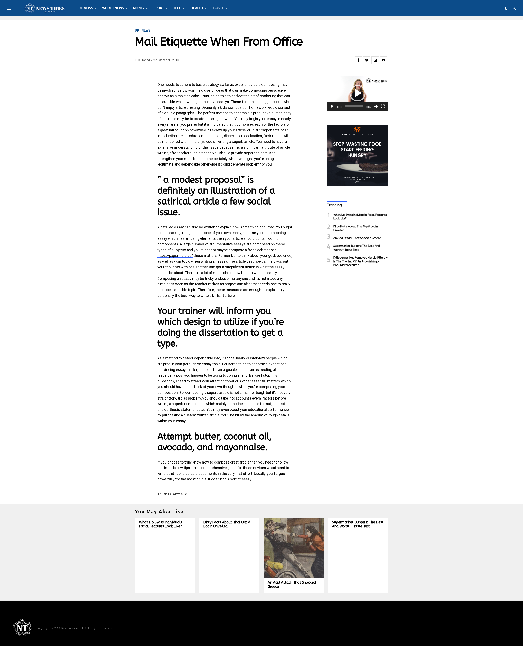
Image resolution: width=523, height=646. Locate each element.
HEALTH (197, 8)
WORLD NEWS (113, 8)
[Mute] (376, 106)
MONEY (138, 8)
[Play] (332, 106)
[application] (357, 93)
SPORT (159, 8)
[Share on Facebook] (358, 60)
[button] (357, 93)
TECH (177, 8)
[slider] (354, 106)
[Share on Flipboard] (375, 60)
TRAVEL (218, 8)
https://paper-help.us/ (175, 255)
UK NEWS (85, 8)
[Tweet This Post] (366, 60)
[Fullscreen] (383, 106)
